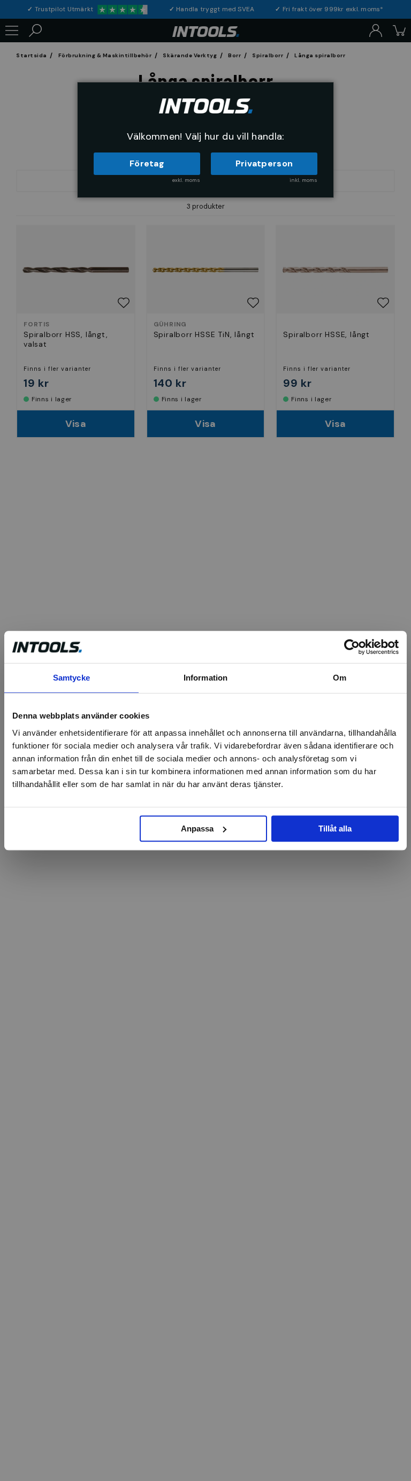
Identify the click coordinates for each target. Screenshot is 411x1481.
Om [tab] (339, 677)
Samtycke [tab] (71, 677)
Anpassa (197, 828)
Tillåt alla (335, 828)
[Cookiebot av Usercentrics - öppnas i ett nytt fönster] (352, 647)
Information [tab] (205, 677)
